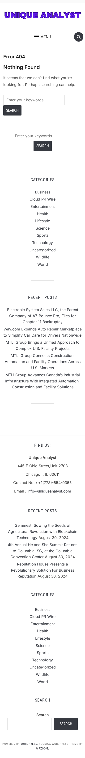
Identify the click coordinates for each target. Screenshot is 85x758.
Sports (42, 235)
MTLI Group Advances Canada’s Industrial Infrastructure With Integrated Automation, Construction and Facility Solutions (42, 381)
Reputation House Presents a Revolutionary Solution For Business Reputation (42, 570)
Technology (42, 242)
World (42, 264)
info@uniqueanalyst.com (49, 491)
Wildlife (42, 257)
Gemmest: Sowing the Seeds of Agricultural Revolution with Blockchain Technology (42, 531)
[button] (42, 37)
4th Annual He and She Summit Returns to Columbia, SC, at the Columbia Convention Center (42, 550)
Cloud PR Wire (42, 199)
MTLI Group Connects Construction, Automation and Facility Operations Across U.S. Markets (43, 361)
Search (42, 714)
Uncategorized (43, 250)
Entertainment (42, 206)
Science (43, 228)
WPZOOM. (42, 748)
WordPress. (29, 743)
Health (42, 213)
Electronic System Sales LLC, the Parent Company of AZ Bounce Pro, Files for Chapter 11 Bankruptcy (42, 315)
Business (42, 192)
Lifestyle (42, 220)
